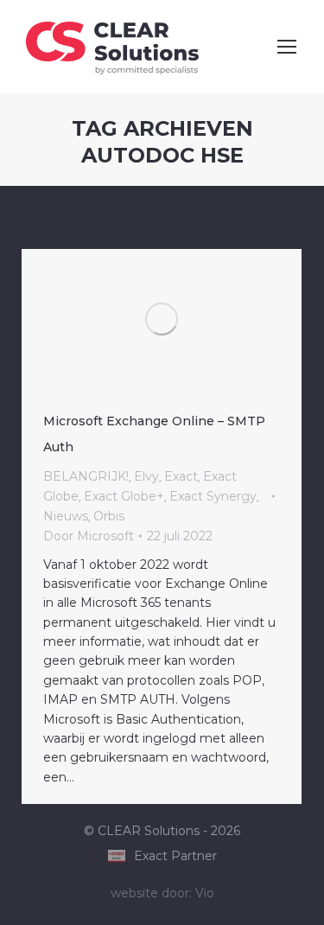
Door (88, 536)
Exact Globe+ (124, 496)
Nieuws (65, 516)
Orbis (108, 516)
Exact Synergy (213, 496)
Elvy (146, 476)
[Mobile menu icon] (287, 46)
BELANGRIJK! (86, 476)
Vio (204, 893)
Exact (181, 476)
